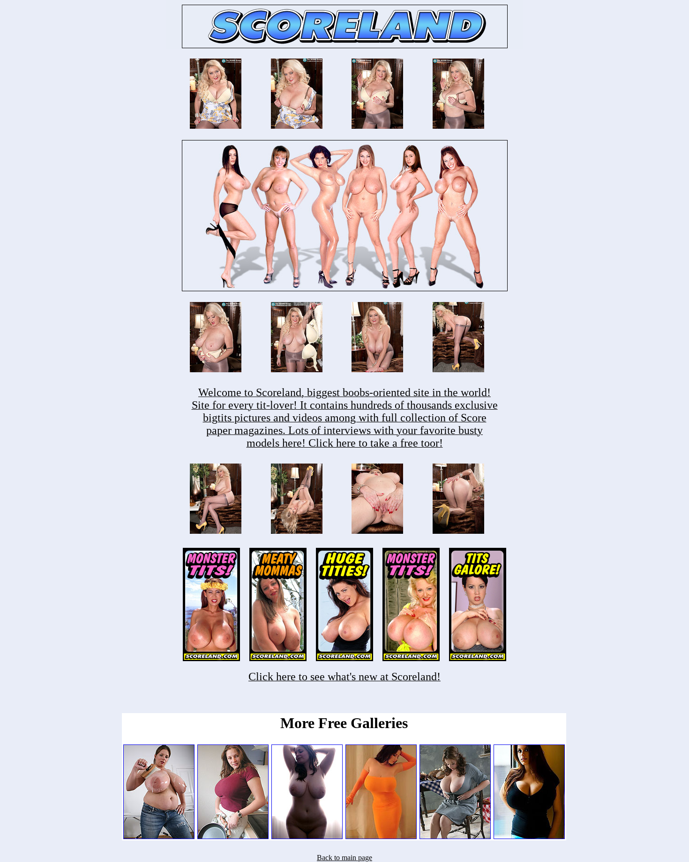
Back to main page (344, 858)
